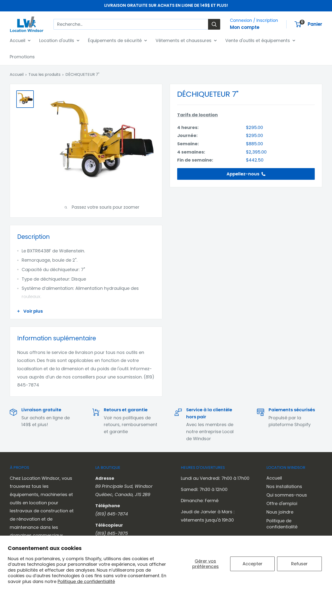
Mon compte (244, 27)
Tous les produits (44, 74)
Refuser (299, 564)
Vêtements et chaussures (183, 40)
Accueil (17, 40)
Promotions (22, 57)
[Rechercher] (214, 24)
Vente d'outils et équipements (257, 40)
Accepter (252, 564)
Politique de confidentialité (86, 581)
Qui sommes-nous (286, 495)
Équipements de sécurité (115, 40)
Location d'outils (56, 40)
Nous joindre (279, 512)
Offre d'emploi (281, 503)
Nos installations (284, 486)
